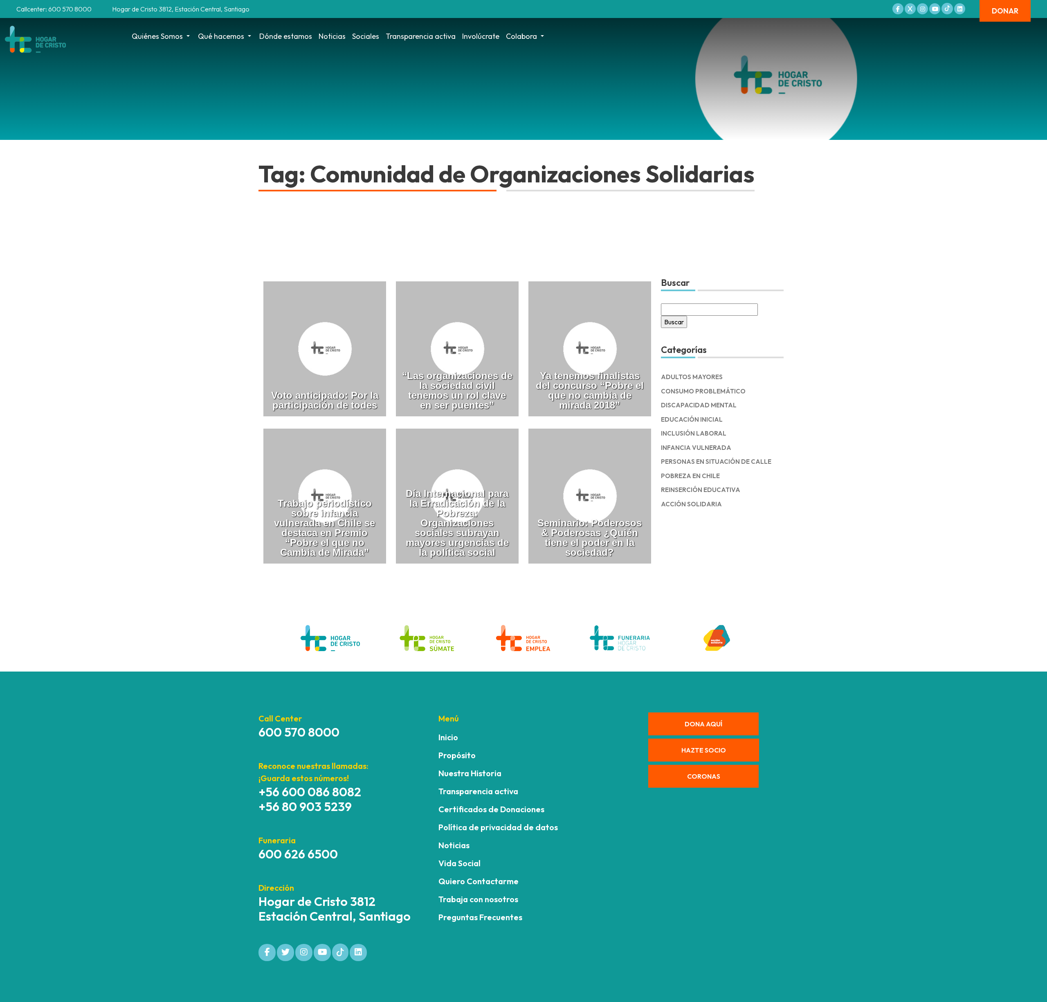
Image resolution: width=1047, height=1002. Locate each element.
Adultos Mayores (692, 377)
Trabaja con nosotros (478, 899)
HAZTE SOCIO (703, 750)
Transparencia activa (421, 36)
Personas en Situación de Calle (716, 461)
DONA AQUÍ (703, 724)
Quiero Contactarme (478, 881)
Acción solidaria (691, 504)
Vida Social (459, 863)
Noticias (332, 36)
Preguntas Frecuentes (480, 917)
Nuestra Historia (469, 773)
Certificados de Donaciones (491, 809)
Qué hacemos (221, 36)
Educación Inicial (692, 419)
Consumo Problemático (703, 391)
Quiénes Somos (157, 36)
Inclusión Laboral (693, 433)
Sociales (365, 36)
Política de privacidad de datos (498, 827)
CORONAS (703, 776)
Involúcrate (480, 36)
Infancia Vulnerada (696, 448)
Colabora (521, 36)
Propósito (457, 755)
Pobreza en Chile (690, 476)
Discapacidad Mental (699, 405)
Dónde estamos (285, 36)
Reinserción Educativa (700, 490)
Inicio (448, 737)
